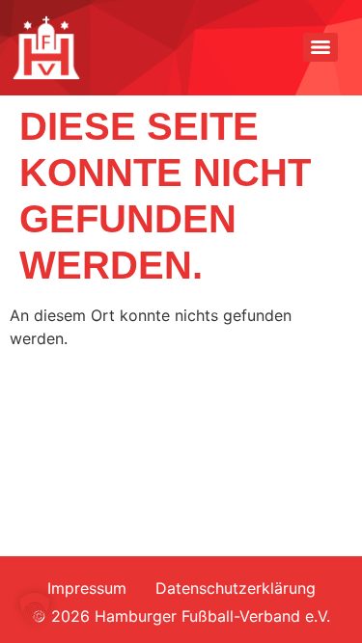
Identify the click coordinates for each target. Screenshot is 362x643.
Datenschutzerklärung (235, 588)
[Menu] (320, 47)
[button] (35, 608)
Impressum (86, 588)
